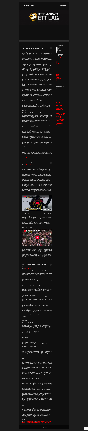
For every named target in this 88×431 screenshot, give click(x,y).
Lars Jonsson (61, 112)
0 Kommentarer (51, 48)
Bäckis (57, 62)
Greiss (57, 108)
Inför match (58, 69)
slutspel (57, 81)
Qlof (31, 49)
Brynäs (27, 157)
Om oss (31, 40)
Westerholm (32, 158)
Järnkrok (57, 110)
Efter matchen (30, 157)
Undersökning (58, 83)
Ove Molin (58, 117)
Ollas (45, 157)
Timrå (64, 124)
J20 (56, 71)
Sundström (61, 123)
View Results (61, 57)
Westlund (43, 422)
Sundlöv (63, 122)
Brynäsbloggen (28, 5)
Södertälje (61, 124)
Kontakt (27, 40)
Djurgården (58, 104)
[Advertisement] (44, 32)
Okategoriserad (58, 78)
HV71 (60, 109)
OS (56, 79)
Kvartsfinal (59, 50)
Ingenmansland (59, 52)
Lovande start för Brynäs (30, 163)
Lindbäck (60, 113)
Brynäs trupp (61, 87)
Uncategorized (58, 82)
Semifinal (58, 49)
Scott (28, 158)
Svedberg (58, 124)
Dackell (57, 102)
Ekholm (57, 105)
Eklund (38, 421)
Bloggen (57, 63)
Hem (23, 40)
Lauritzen (57, 113)
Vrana (30, 158)
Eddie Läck (62, 104)
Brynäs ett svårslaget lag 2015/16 (32, 48)
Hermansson (62, 108)
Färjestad (58, 107)
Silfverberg (58, 119)
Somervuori (58, 122)
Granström (62, 106)
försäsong (29, 421)
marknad (57, 75)
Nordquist (23, 422)
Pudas (47, 157)
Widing (57, 126)
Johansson (43, 421)
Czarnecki (63, 101)
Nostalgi (57, 77)
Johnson (43, 157)
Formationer (58, 67)
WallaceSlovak (39, 422)
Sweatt (36, 422)
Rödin (49, 157)
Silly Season (33, 421)
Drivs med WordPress (44, 427)
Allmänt (57, 61)
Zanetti (36, 158)
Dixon (60, 102)
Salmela (25, 158)
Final (58, 48)
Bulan (40, 157)
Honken (40, 421)
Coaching (57, 65)
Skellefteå (58, 120)
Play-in (58, 51)
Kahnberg (61, 110)
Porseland (27, 422)
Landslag (57, 73)
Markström (62, 115)
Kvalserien (59, 53)
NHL (56, 76)
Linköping (63, 113)
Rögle (23, 158)
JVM (62, 109)
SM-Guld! (58, 47)
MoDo (57, 116)
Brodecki (35, 157)
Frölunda (60, 105)
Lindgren (49, 421)
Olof (56, 87)
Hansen (59, 108)
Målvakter (57, 74)
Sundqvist (58, 123)
